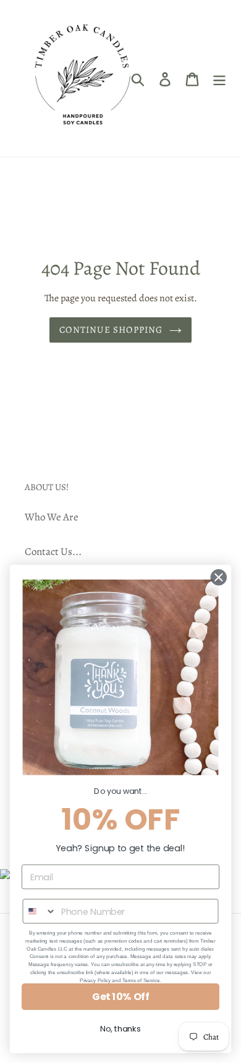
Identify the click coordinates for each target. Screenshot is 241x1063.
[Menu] (219, 78)
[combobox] (39, 911)
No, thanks (120, 1029)
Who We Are (51, 517)
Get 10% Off (120, 996)
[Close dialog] (218, 577)
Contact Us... (53, 551)
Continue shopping (111, 329)
